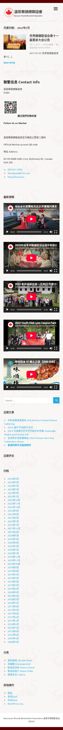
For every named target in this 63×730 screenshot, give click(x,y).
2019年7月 (13, 574)
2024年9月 (13, 478)
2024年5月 (13, 482)
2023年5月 (13, 489)
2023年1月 (13, 496)
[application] (31, 219)
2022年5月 (13, 521)
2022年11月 (14, 503)
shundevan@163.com (19, 173)
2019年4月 (13, 581)
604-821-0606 (15, 169)
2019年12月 (14, 556)
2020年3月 (13, 546)
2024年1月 (13, 485)
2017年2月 (13, 616)
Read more (9, 63)
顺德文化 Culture (16, 674)
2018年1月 (13, 602)
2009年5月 (13, 638)
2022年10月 (14, 507)
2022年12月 (14, 499)
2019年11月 (14, 560)
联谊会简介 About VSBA (20, 670)
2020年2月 (13, 549)
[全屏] (55, 231)
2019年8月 (13, 570)
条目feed (12, 696)
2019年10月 (14, 563)
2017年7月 (13, 609)
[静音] (51, 231)
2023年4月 (13, 492)
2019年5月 (13, 577)
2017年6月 (13, 613)
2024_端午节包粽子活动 (20, 427)
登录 (10, 692)
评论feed (12, 700)
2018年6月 (13, 595)
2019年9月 (13, 567)
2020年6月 (13, 535)
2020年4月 (13, 542)
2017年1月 (13, 620)
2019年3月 (13, 585)
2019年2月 (13, 588)
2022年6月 (13, 517)
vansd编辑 (48, 44)
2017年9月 (13, 606)
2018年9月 (13, 592)
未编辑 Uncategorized (19, 663)
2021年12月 (14, 528)
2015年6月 (13, 631)
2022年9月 (13, 510)
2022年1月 (13, 524)
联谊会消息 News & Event (21, 667)
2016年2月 (13, 624)
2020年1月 (13, 553)
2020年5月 (13, 538)
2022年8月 (13, 514)
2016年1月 (13, 627)
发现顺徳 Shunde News (20, 660)
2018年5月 (13, 599)
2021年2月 (13, 531)
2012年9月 (13, 634)
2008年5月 (13, 641)
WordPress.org (15, 703)
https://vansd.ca (16, 176)
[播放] (7, 231)
